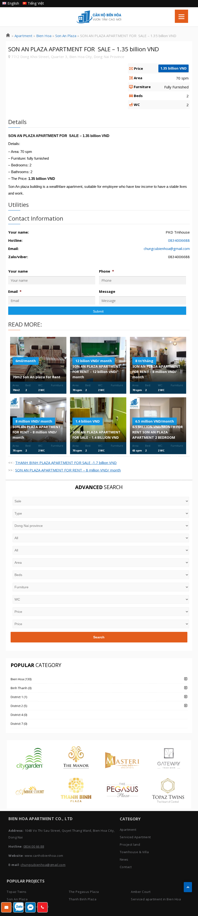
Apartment (128, 829)
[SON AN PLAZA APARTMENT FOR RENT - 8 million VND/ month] (158, 359)
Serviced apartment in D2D (28, 907)
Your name (18, 271)
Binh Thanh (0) (21, 688)
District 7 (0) (19, 723)
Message (107, 291)
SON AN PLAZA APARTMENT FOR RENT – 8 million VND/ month (68, 470)
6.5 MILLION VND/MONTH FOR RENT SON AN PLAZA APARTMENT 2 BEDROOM (157, 432)
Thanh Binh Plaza (82, 899)
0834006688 (179, 240)
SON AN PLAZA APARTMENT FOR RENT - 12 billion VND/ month (96, 371)
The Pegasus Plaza (84, 892)
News (124, 859)
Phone (106, 271)
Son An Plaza (17, 899)
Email (14, 291)
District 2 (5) (19, 706)
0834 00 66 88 (33, 846)
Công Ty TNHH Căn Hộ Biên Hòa (99, 17)
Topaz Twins (17, 892)
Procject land (130, 844)
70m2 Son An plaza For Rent (36, 377)
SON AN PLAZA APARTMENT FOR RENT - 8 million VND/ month (156, 371)
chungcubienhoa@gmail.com (167, 248)
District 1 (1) (19, 697)
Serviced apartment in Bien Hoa (156, 899)
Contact (126, 867)
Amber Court (141, 892)
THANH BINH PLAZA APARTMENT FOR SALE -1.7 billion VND (66, 462)
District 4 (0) (19, 715)
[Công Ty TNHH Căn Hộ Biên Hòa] (8, 35)
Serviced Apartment (135, 837)
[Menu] (181, 16)
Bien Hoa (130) (21, 679)
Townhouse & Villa (134, 852)
